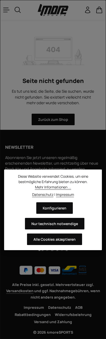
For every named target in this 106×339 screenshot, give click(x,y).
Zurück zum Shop (53, 119)
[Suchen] (18, 10)
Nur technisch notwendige (54, 223)
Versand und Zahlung (53, 321)
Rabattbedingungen (33, 314)
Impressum (34, 307)
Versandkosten (19, 290)
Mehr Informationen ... (53, 187)
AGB (79, 307)
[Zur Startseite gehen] (53, 10)
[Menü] (6, 10)
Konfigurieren (54, 208)
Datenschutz (59, 307)
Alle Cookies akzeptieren (54, 239)
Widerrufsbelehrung (73, 314)
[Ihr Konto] (88, 10)
